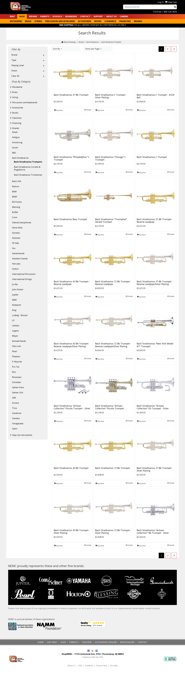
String (15, 97)
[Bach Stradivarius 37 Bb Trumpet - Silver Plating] (155, 446)
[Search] (175, 6)
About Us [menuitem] (111, 16)
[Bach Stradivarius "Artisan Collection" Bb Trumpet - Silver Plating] (155, 508)
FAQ (80, 665)
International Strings (22, 279)
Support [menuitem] (98, 16)
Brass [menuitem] (28, 21)
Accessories (17, 107)
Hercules (16, 263)
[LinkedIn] (96, 650)
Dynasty (16, 232)
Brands (81, 42)
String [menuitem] (38, 21)
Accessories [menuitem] (84, 21)
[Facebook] (88, 650)
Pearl (14, 351)
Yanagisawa (17, 423)
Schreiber (16, 382)
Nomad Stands (19, 341)
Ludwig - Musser (20, 315)
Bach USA (16, 181)
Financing (16, 123)
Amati (14, 132)
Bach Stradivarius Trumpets (28, 161)
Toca (14, 408)
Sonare (15, 402)
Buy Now (59, 110)
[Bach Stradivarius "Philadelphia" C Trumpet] (72, 135)
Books (15, 112)
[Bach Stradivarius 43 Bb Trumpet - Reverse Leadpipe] (72, 259)
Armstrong (17, 142)
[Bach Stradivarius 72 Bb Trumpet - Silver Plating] (114, 508)
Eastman (16, 238)
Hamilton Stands (20, 258)
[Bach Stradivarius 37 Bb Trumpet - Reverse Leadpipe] (155, 197)
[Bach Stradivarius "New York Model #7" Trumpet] (155, 322)
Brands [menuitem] (138, 21)
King (14, 310)
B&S (14, 152)
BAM (14, 191)
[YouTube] (92, 650)
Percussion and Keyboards (24, 102)
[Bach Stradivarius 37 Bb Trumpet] (72, 73)
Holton (15, 268)
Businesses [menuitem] (71, 16)
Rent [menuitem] (12, 16)
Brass (15, 92)
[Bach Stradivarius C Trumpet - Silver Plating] (114, 73)
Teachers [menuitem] (87, 642)
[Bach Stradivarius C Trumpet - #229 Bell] (155, 73)
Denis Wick (17, 227)
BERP (14, 196)
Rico (14, 372)
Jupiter (15, 294)
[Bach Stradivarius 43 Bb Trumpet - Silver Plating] (72, 508)
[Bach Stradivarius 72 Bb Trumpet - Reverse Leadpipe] (114, 259)
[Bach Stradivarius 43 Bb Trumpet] (72, 446)
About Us (71, 665)
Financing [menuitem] (125, 21)
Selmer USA (17, 392)
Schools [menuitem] (57, 16)
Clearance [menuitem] (110, 21)
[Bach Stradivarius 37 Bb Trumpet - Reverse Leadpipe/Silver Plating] (155, 259)
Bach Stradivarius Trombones (28, 174)
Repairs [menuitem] (33, 16)
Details (88, 110)
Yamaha (16, 418)
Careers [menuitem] (124, 16)
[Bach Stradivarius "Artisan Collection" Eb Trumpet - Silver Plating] (155, 384)
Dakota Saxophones (21, 222)
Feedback (89, 665)
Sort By (56, 48)
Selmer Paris (18, 387)
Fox (13, 248)
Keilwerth (16, 305)
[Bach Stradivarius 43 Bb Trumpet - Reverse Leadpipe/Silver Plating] (72, 322)
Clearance (17, 118)
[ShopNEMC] (21, 6)
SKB (14, 397)
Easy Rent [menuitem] (52, 642)
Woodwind (17, 87)
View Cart (172, 2)
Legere (15, 330)
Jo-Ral (15, 284)
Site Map (114, 665)
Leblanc (15, 325)
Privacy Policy (101, 665)
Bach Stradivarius (92, 42)
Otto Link (16, 346)
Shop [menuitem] (22, 16)
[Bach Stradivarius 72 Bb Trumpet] (114, 446)
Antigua (16, 137)
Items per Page (92, 48)
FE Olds (15, 243)
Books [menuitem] (97, 21)
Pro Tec (15, 366)
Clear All (15, 76)
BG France (17, 201)
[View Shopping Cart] (166, 2)
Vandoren (16, 413)
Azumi (15, 147)
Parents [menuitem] (44, 16)
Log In (161, 2)
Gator (14, 428)
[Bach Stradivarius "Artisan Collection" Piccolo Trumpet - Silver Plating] (72, 384)
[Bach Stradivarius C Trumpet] (155, 135)
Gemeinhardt (18, 253)
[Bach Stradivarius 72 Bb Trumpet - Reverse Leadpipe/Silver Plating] (114, 322)
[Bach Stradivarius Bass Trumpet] (72, 197)
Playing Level (17, 65)
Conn (14, 217)
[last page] (174, 49)
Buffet (15, 212)
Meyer (15, 335)
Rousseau (16, 377)
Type (13, 60)
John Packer (17, 289)
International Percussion (23, 274)
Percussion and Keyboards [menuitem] (60, 21)
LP (13, 320)
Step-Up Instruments (22, 435)
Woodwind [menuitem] (16, 21)
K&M (14, 299)
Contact (85, 16)
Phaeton (16, 356)
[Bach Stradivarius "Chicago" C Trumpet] (114, 135)
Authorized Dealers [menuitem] (106, 642)
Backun (15, 186)
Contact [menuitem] (142, 642)
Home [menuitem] (41, 642)
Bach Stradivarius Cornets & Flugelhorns (27, 168)
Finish (14, 70)
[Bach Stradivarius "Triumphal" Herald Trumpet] (114, 197)
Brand (14, 54)
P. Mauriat (17, 361)
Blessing (16, 207)
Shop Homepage (69, 42)
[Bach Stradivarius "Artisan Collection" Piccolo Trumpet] (114, 384)
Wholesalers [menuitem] (127, 642)
